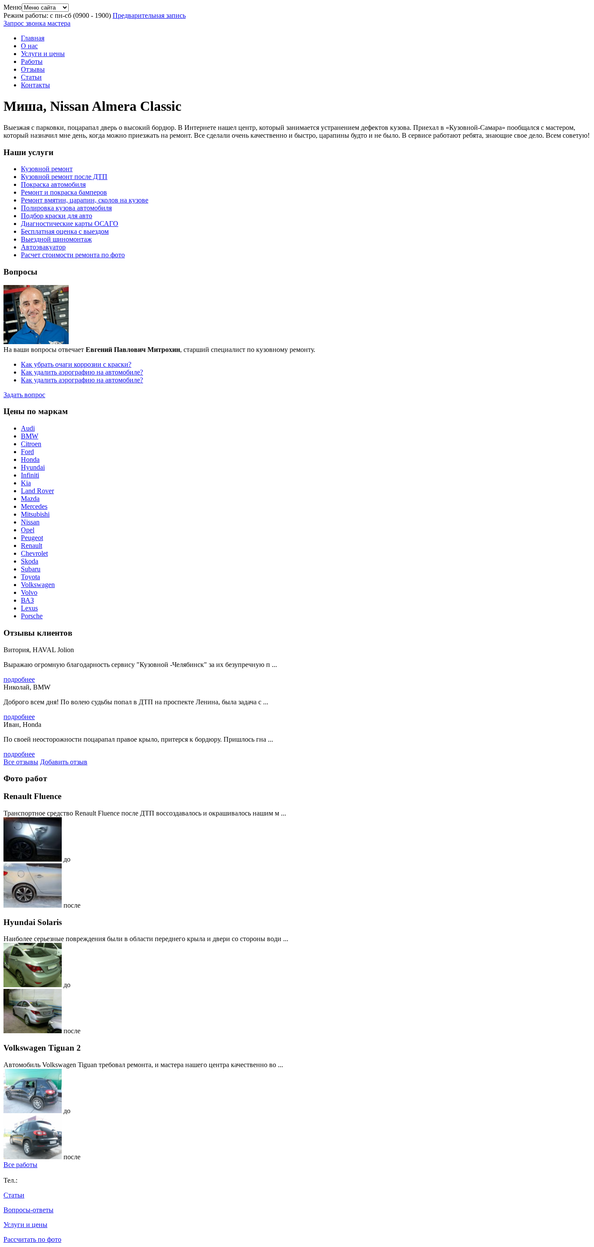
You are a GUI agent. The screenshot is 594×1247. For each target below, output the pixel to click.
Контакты (35, 85)
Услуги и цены (43, 53)
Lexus (29, 608)
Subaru (30, 569)
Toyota (30, 576)
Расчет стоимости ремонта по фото (73, 255)
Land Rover (37, 490)
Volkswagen (38, 584)
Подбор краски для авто (56, 215)
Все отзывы (20, 762)
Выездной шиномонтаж (56, 239)
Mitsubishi (35, 514)
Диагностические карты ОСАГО (69, 223)
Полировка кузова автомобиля (66, 208)
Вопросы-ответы (28, 1210)
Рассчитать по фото (32, 1239)
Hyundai (33, 467)
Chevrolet (34, 553)
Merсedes (34, 506)
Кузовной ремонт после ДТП (64, 176)
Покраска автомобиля (53, 184)
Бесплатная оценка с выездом (65, 231)
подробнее (19, 679)
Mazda (30, 498)
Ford (27, 451)
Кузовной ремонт (47, 168)
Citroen (31, 444)
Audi (28, 428)
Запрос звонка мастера (36, 23)
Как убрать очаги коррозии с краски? (76, 364)
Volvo (29, 592)
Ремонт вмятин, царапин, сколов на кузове (84, 200)
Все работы (20, 1164)
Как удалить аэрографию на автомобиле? (82, 372)
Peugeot (32, 537)
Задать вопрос (24, 394)
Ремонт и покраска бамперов (64, 192)
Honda (30, 459)
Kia (26, 483)
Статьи (31, 77)
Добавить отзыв (63, 762)
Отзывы (33, 69)
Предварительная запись (149, 15)
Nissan (30, 522)
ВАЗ (27, 600)
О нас (29, 46)
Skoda (29, 561)
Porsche (32, 616)
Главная (32, 38)
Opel (27, 530)
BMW (29, 436)
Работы (32, 61)
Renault (31, 545)
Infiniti (30, 475)
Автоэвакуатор (43, 247)
